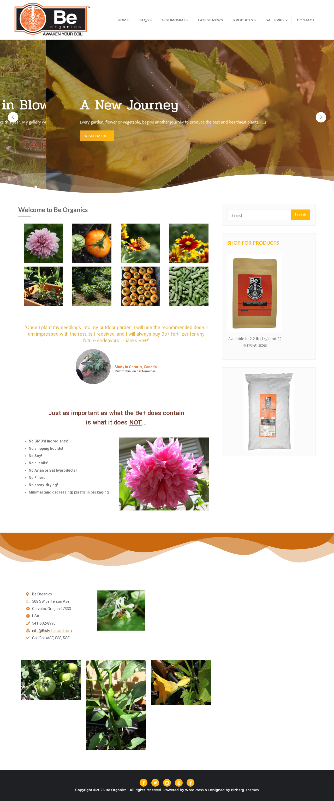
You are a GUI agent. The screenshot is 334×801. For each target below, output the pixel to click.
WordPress (194, 790)
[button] (321, 117)
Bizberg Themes (245, 790)
